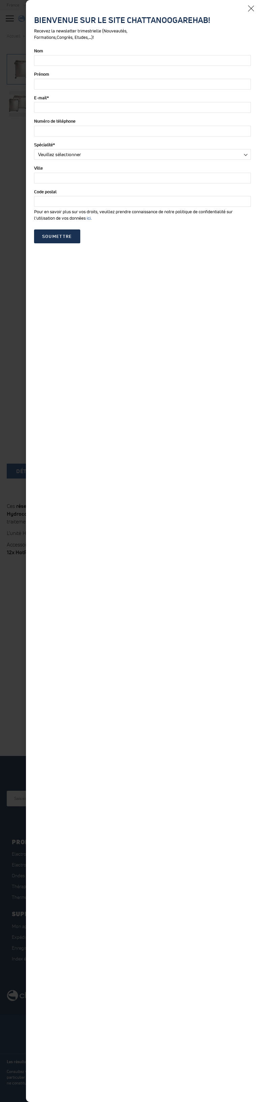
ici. (89, 218)
